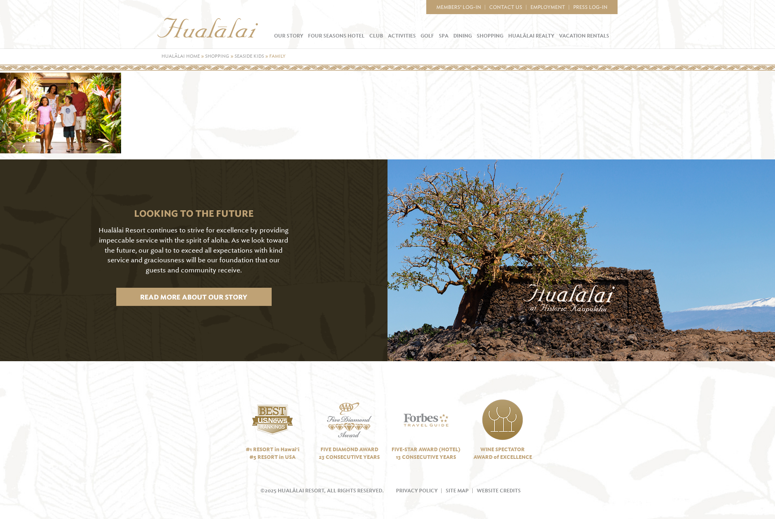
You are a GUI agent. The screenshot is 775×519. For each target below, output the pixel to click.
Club (376, 36)
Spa (443, 36)
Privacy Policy (417, 491)
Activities (402, 36)
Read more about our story (193, 297)
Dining (462, 36)
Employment (547, 7)
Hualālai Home (180, 56)
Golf (427, 36)
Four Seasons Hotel (336, 36)
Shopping (490, 36)
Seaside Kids (249, 56)
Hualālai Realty (531, 36)
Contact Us (505, 7)
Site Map (457, 491)
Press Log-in (590, 7)
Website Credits (499, 491)
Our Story (288, 36)
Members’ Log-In (458, 7)
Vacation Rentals (584, 36)
